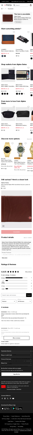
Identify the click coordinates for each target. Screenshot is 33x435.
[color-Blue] (2, 56)
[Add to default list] (14, 32)
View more (4, 257)
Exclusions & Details (11, 389)
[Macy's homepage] (1, 8)
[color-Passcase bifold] (2, 94)
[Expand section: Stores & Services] (16, 359)
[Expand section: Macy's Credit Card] (16, 355)
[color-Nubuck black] (31, 95)
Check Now (18, 389)
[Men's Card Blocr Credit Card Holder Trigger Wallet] (23, 39)
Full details (18, 22)
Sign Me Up (16, 374)
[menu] (2, 5)
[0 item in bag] (31, 5)
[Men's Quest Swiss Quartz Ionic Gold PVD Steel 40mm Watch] (7, 149)
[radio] (2, 56)
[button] (5, 8)
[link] (8, 53)
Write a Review (28, 271)
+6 (23, 93)
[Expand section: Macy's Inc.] (16, 363)
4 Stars (3, 280)
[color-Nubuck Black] (19, 94)
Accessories (10, 8)
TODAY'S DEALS (5, 1)
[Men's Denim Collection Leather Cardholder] (8, 39)
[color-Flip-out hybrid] (7, 94)
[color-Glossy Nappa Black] (22, 94)
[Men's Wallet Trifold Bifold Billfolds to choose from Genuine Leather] (8, 75)
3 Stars (3, 283)
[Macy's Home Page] (8, 5)
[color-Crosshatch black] (31, 58)
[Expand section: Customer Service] (16, 351)
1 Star (3, 288)
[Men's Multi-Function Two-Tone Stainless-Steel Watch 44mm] (20, 149)
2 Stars (3, 286)
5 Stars (3, 277)
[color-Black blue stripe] (31, 133)
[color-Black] (5, 56)
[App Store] (5, 408)
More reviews (16, 338)
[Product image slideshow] (16, 209)
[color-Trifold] (5, 94)
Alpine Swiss (17, 16)
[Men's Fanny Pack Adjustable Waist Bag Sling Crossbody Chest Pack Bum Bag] (8, 114)
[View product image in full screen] (3, 226)
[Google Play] (17, 408)
